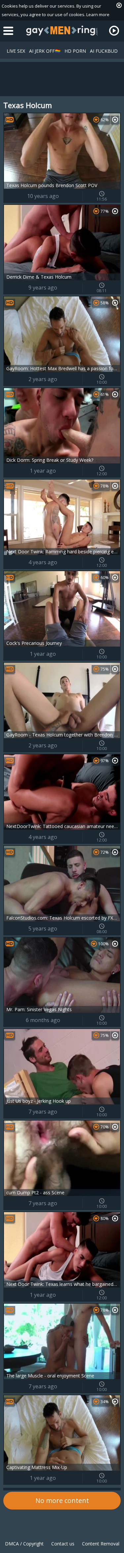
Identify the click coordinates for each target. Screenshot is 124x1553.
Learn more (97, 14)
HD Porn (75, 51)
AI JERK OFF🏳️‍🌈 (45, 51)
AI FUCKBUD (104, 51)
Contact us (62, 1543)
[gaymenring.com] (62, 30)
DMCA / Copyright (24, 1543)
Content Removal (100, 1543)
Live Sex (16, 51)
